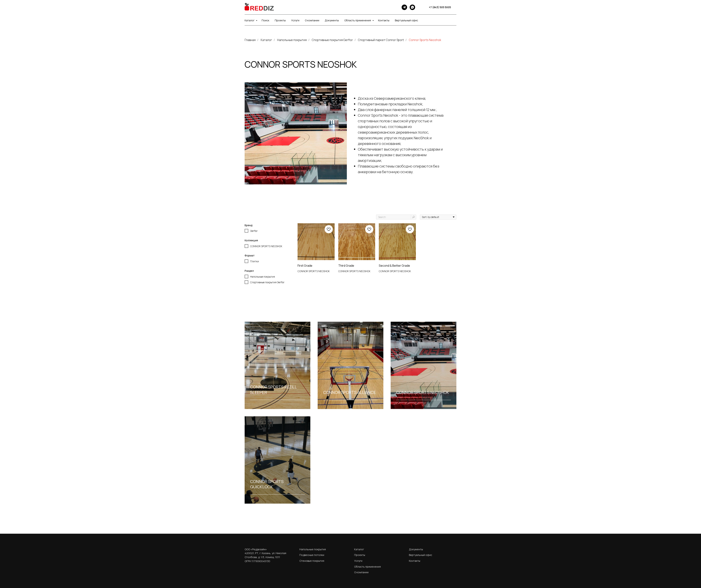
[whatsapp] (412, 7)
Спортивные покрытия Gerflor (332, 40)
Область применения (357, 20)
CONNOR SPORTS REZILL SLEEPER (273, 389)
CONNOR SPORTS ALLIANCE (349, 392)
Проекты (280, 20)
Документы (332, 20)
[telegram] (404, 7)
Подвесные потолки (311, 555)
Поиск (265, 20)
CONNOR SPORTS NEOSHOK (422, 392)
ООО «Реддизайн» (256, 549)
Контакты (383, 20)
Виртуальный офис (406, 20)
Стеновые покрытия (311, 560)
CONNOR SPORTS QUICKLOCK (267, 484)
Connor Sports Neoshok (425, 40)
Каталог (250, 20)
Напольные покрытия (292, 40)
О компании (312, 20)
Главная (250, 40)
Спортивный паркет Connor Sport (381, 40)
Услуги (295, 20)
